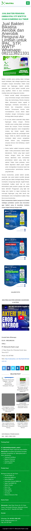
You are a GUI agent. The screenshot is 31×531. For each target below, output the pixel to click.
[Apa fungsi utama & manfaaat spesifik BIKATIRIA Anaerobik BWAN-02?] (22, 381)
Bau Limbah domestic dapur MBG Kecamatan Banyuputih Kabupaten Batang (8, 425)
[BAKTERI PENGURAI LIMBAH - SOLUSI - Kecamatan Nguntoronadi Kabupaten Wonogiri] (8, 378)
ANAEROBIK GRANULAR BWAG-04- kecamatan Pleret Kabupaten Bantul (22, 405)
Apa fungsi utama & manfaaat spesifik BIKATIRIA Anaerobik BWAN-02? (22, 389)
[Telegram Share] (13, 368)
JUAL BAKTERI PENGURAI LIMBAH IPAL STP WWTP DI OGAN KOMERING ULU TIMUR (15, 16)
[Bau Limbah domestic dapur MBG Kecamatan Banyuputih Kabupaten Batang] (8, 417)
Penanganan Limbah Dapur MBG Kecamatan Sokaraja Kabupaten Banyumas (8, 409)
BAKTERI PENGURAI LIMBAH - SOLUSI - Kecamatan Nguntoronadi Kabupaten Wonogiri (8, 382)
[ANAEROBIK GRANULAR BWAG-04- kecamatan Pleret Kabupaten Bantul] (22, 397)
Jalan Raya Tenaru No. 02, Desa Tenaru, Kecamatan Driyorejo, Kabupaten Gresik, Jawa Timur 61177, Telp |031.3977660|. (14, 507)
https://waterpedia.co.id (11, 359)
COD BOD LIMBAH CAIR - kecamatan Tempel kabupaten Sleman (22, 425)
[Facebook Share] (8, 368)
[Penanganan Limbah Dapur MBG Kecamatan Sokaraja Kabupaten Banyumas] (8, 399)
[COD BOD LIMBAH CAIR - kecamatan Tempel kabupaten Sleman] (22, 417)
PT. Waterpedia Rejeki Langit (20, 528)
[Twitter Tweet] (4, 368)
